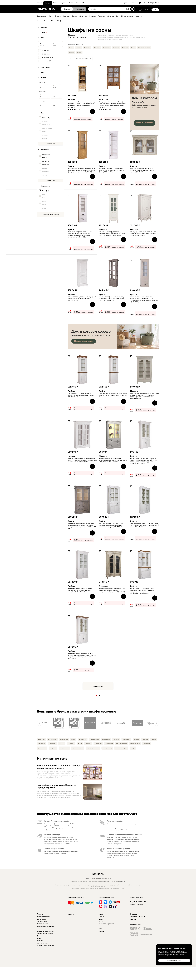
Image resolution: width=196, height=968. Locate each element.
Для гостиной (64, 739)
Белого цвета (106, 739)
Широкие (136, 739)
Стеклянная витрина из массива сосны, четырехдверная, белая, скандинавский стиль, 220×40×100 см (144, 525)
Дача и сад (83, 16)
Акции (39, 938)
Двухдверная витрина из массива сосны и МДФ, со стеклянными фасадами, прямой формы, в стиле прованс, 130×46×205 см (144, 396)
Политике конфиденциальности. (172, 953)
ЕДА (100, 929)
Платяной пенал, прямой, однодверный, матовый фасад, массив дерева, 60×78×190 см (82, 298)
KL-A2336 (103, 100)
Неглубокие (53, 748)
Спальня (58, 16)
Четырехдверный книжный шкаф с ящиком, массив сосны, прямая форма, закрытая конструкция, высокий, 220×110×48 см (82, 656)
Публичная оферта (118, 881)
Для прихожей (52, 739)
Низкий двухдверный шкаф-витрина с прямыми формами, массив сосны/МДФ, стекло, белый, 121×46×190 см (82, 460)
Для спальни (41, 739)
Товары (47, 3)
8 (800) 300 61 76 (153, 3)
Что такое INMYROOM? (137, 916)
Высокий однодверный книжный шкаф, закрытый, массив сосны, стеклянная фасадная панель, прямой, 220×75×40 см (82, 170)
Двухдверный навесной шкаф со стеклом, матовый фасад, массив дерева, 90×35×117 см (142, 170)
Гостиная (66, 16)
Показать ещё (98, 686)
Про (77, 3)
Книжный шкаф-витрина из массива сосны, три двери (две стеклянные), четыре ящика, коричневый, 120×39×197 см (82, 526)
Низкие (73, 739)
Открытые (116, 47)
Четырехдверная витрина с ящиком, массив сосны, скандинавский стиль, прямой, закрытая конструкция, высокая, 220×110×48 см (143, 461)
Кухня (50, 16)
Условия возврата (42, 921)
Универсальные (94, 739)
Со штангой (71, 743)
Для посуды (106, 47)
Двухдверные (82, 739)
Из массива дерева (121, 743)
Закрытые (125, 47)
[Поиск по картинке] (127, 9)
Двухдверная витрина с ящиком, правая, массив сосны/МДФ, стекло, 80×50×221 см (81, 395)
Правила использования (79, 881)
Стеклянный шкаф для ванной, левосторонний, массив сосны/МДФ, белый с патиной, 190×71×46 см (112, 233)
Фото (71, 3)
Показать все (51, 143)
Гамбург (71, 391)
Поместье (134, 166)
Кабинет (92, 16)
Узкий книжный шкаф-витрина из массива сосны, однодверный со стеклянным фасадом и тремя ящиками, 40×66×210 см (144, 299)
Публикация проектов (106, 924)
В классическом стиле (93, 748)
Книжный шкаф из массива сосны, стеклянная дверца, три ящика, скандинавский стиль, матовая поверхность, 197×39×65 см (80, 234)
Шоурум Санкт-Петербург (45, 945)
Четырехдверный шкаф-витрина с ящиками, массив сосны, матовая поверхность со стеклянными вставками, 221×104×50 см (142, 591)
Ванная (74, 16)
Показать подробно (136, 904)
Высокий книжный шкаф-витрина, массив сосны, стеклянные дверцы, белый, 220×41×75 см (111, 170)
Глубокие (61, 743)
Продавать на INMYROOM (45, 931)
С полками (87, 47)
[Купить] (92, 111)
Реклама (133, 919)
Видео (101, 919)
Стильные (88, 743)
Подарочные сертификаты (45, 926)
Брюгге (71, 166)
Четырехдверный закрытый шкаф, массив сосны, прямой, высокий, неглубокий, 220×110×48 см (80, 590)
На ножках (116, 739)
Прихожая (101, 16)
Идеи (101, 914)
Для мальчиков (42, 748)
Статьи (101, 916)
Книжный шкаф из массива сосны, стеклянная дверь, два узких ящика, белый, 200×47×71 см (112, 298)
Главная (39, 3)
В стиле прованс (107, 748)
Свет (117, 16)
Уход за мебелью (42, 924)
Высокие (71, 52)
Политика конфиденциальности (99, 881)
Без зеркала (52, 743)
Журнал (63, 3)
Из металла (147, 743)
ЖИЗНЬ (101, 931)
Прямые (153, 739)
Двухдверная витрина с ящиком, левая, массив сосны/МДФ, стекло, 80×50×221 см (113, 395)
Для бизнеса (41, 936)
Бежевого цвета (64, 748)
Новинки (40, 940)
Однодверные (109, 743)
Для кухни (96, 47)
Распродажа (41, 16)
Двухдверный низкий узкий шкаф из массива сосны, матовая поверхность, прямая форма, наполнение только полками (112, 104)
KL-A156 (71, 100)
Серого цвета (126, 739)
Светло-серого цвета (121, 748)
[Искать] (132, 9)
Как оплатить (41, 919)
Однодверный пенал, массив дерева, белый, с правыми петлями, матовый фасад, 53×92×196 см (143, 233)
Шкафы (71, 47)
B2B (83, 3)
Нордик (71, 294)
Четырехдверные (135, 743)
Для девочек (98, 743)
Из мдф (80, 743)
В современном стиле (144, 47)
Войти (155, 10)
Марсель (103, 229)
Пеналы (79, 47)
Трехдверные (41, 743)
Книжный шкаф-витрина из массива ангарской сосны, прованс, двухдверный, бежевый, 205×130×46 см (113, 590)
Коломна (133, 3)
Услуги (55, 3)
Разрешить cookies (174, 960)
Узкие (133, 47)
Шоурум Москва (42, 943)
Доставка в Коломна (43, 916)
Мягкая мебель (127, 16)
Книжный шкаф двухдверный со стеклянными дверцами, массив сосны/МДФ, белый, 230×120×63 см (113, 460)
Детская (110, 16)
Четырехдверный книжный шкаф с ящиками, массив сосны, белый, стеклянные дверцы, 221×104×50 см (112, 525)
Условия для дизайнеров (45, 933)
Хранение (138, 16)
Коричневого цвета (77, 748)
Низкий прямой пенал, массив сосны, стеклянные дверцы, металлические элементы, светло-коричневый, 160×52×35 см (81, 104)
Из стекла (145, 739)
